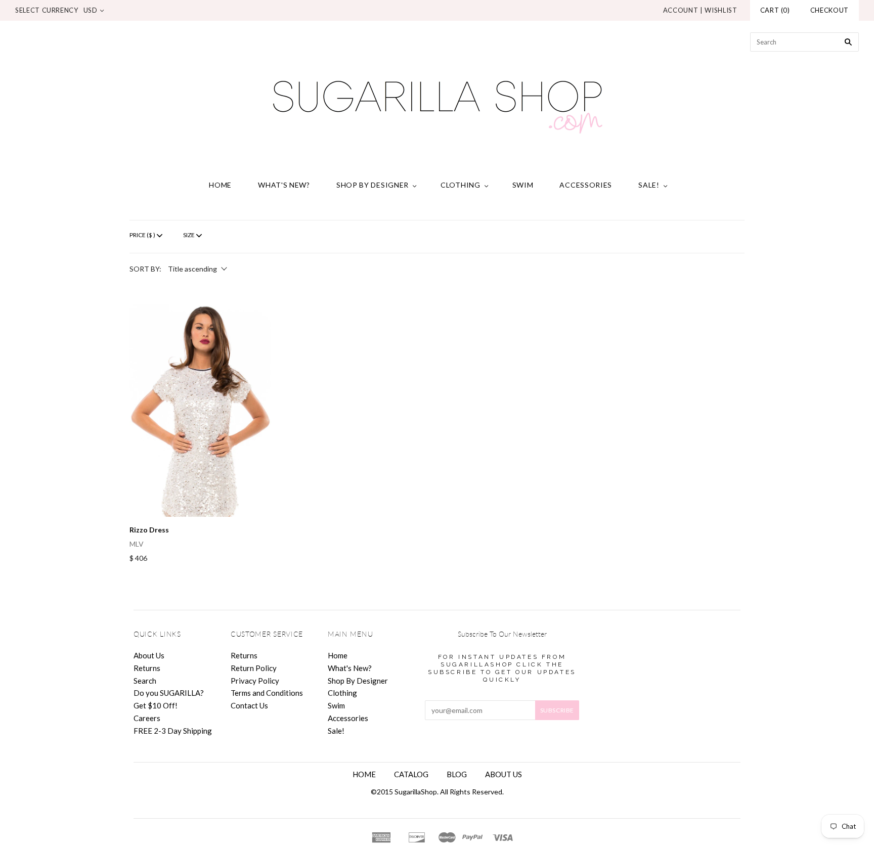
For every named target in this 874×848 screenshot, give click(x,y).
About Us (149, 655)
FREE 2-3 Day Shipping (173, 730)
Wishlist (721, 10)
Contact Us (249, 705)
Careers (147, 718)
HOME (364, 774)
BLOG (457, 774)
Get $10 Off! (156, 705)
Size (189, 235)
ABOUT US (503, 774)
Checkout (829, 10)
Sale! (649, 185)
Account (680, 10)
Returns (147, 668)
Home (220, 185)
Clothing (460, 185)
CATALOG (411, 774)
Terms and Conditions (267, 692)
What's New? (284, 185)
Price (142, 235)
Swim (523, 185)
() (775, 10)
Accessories (585, 185)
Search (145, 680)
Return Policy (254, 668)
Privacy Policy (255, 680)
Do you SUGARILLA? (169, 692)
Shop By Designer (372, 185)
